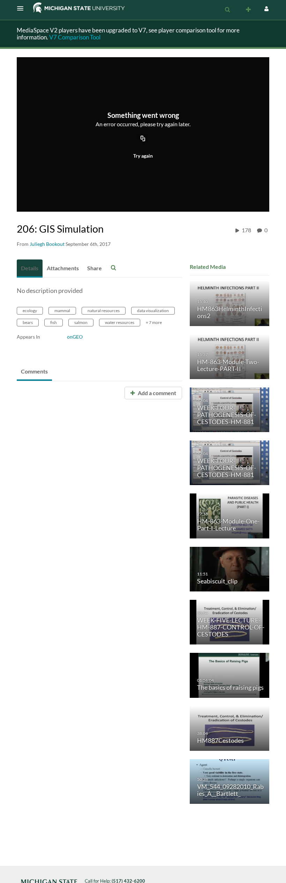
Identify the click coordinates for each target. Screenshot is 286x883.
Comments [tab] (34, 371)
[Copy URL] (143, 139)
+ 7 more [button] (154, 322)
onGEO (75, 337)
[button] (22, 8)
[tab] (30, 268)
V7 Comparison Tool (74, 37)
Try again (143, 156)
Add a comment (156, 393)
